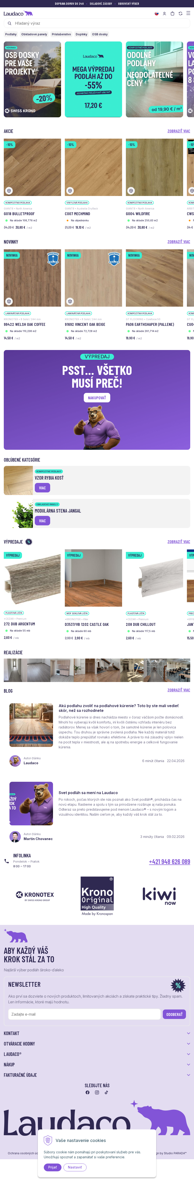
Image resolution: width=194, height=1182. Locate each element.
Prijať (52, 1167)
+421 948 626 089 (169, 861)
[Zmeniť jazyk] (157, 13)
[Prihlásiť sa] (164, 13)
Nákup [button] (9, 1064)
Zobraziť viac (179, 131)
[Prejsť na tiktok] (106, 1092)
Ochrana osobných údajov (26, 1153)
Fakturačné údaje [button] (20, 1075)
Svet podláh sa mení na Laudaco (88, 792)
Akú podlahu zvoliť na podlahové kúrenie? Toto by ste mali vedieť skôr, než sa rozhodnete (119, 708)
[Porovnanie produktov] (180, 13)
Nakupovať (97, 397)
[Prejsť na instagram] (97, 1092)
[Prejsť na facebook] (87, 1092)
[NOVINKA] (32, 278)
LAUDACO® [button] (13, 1054)
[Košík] (172, 13)
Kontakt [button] (11, 1033)
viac (42, 487)
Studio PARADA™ (175, 1153)
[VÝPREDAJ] (32, 577)
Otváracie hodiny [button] (19, 1043)
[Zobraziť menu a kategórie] (188, 12)
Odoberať (174, 1014)
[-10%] (32, 167)
